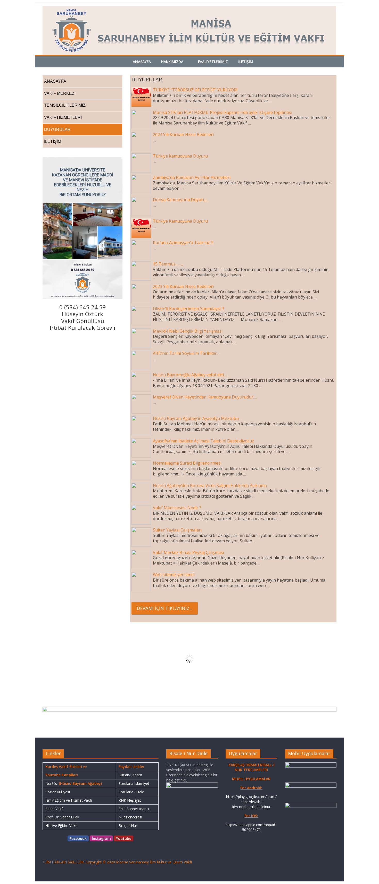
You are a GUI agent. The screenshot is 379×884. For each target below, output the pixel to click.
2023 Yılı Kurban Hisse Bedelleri (183, 286)
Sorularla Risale (131, 791)
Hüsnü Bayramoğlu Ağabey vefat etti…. (190, 375)
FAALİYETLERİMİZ (213, 61)
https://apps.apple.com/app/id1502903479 (251, 827)
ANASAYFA (55, 81)
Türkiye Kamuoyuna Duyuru (180, 156)
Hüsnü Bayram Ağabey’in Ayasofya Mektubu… (197, 418)
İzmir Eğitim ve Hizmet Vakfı (68, 800)
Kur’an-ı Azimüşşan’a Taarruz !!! (183, 242)
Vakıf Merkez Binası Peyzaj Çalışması (188, 552)
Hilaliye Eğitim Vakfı (61, 825)
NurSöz (51, 783)
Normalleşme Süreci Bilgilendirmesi (187, 463)
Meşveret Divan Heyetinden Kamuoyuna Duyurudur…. (205, 397)
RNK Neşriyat (130, 800)
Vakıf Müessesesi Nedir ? (177, 508)
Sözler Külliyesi (57, 791)
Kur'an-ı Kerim (130, 774)
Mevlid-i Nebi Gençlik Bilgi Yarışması (188, 331)
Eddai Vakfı (54, 808)
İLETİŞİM (245, 61)
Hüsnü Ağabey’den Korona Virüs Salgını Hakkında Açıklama (210, 485)
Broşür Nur (128, 825)
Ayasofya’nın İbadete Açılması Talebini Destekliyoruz (203, 441)
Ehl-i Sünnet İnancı (134, 808)
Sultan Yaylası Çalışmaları (177, 530)
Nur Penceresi (130, 817)
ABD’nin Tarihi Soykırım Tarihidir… (186, 353)
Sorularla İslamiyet (134, 783)
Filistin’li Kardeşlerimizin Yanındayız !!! (188, 308)
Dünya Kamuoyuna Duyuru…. (181, 199)
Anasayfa (142, 61)
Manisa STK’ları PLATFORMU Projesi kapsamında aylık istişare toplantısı (222, 112)
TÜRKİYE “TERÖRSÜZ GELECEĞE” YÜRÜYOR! (195, 90)
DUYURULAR (57, 129)
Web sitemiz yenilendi (174, 574)
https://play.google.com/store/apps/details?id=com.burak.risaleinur (251, 801)
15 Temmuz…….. (168, 264)
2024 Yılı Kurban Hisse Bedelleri (183, 134)
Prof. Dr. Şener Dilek (62, 817)
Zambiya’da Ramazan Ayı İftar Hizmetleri (191, 177)
